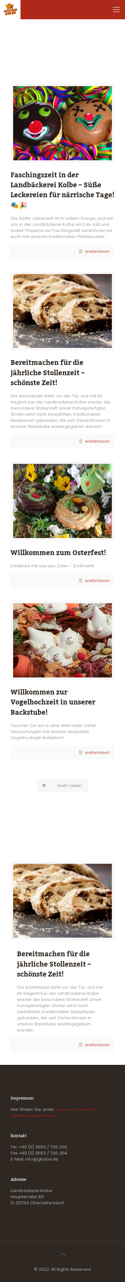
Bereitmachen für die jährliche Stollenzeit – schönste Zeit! (48, 372)
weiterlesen (97, 251)
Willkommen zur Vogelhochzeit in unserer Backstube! (53, 702)
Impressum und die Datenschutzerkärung (53, 1112)
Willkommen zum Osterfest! (58, 553)
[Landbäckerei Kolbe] (10, 9)
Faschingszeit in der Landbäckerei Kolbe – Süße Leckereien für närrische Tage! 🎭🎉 (62, 190)
